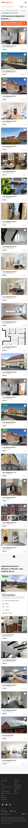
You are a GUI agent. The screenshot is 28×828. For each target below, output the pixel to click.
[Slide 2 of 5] (13, 93)
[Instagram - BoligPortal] (10, 804)
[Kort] (25, 7)
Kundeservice (17, 789)
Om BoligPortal (4, 780)
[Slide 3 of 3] (14, 419)
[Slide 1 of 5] (12, 93)
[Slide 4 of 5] (14, 93)
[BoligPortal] (7, 2)
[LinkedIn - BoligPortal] (6, 804)
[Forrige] (11, 557)
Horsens (23, 10)
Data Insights (4, 799)
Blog (2, 782)
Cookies (2, 789)
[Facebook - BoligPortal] (2, 804)
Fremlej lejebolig (17, 786)
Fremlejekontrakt (17, 784)
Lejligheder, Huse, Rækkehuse (11, 10)
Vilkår (15, 791)
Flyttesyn (16, 782)
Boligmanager (4, 797)
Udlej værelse (17, 780)
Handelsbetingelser (5, 791)
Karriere (2, 795)
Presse (2, 784)
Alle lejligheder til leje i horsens (10, 13)
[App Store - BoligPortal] (13, 811)
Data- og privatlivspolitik (6, 786)
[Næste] (17, 557)
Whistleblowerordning (5, 793)
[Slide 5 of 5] (15, 93)
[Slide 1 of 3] (13, 419)
